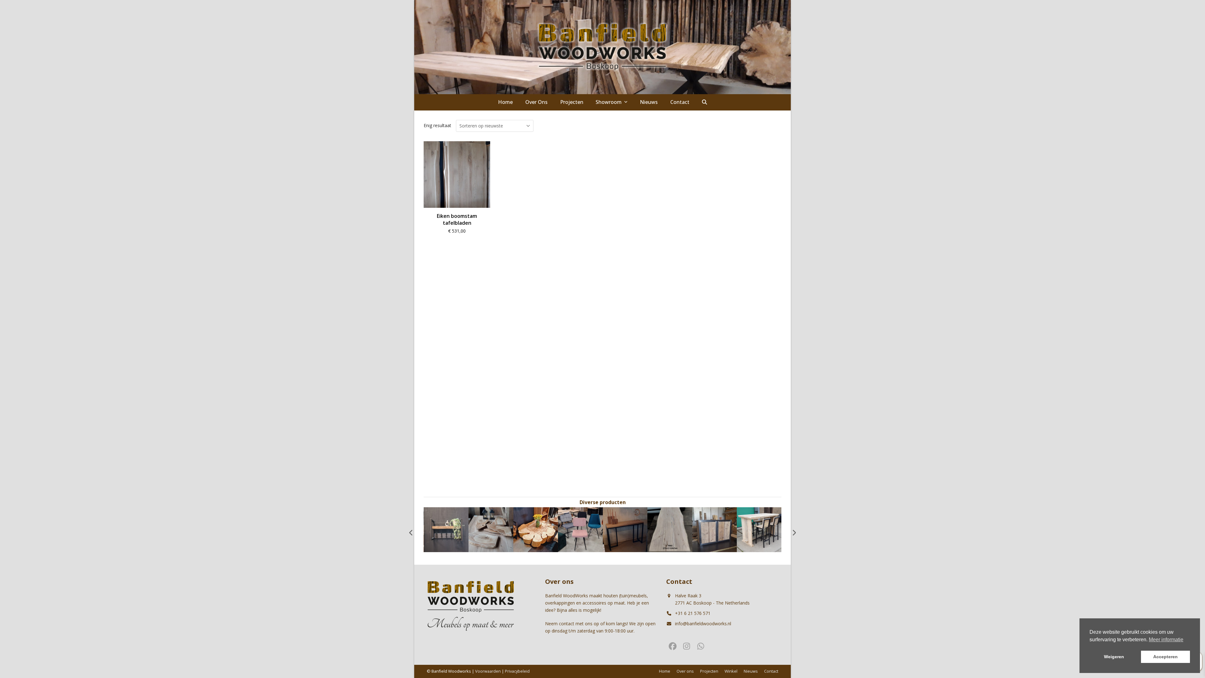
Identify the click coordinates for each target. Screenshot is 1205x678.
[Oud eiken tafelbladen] (759, 529)
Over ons (685, 671)
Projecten (709, 671)
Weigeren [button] (1114, 656)
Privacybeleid (517, 671)
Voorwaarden (488, 671)
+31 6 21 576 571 (692, 613)
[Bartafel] (714, 529)
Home (664, 671)
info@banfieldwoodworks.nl (703, 624)
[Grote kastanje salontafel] (491, 529)
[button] (704, 102)
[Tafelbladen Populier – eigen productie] (624, 529)
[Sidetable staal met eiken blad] (580, 529)
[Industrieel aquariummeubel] (669, 529)
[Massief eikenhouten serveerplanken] (446, 529)
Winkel (731, 671)
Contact (771, 671)
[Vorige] (411, 532)
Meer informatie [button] (1166, 639)
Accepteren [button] (1165, 656)
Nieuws (751, 671)
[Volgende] (794, 532)
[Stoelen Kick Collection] (535, 529)
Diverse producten (603, 502)
